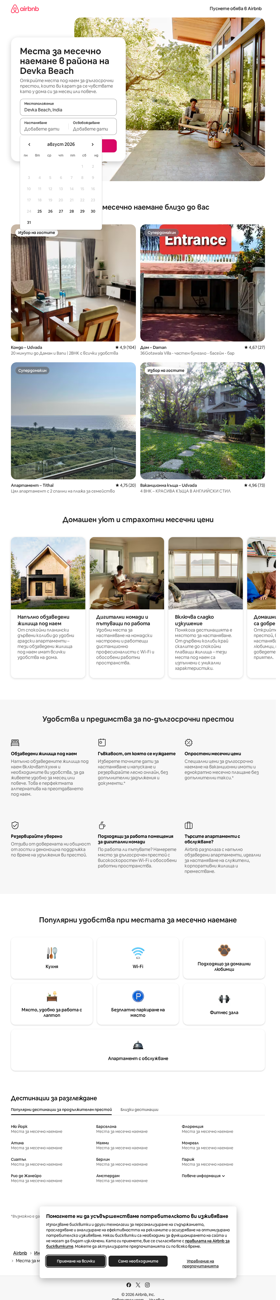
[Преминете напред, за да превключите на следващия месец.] (92, 144)
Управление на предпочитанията (200, 1264)
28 (71, 211)
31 (29, 222)
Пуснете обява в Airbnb (236, 8)
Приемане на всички (76, 1261)
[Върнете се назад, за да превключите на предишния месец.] (29, 144)
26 (50, 211)
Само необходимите (138, 1261)
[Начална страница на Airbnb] (25, 8)
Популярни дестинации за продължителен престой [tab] (61, 1109)
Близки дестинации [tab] (139, 1109)
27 (61, 211)
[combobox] (68, 109)
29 (82, 211)
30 (93, 211)
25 (39, 211)
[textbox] (44, 129)
